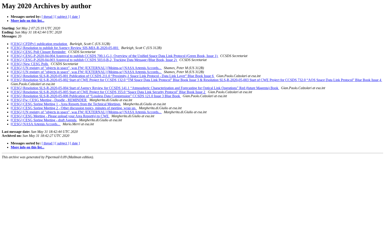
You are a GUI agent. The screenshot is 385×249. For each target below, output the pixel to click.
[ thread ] (48, 17)
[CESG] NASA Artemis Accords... (36, 124)
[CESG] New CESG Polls (30, 64)
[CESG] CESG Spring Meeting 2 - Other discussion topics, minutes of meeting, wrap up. (74, 108)
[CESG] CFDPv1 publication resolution (39, 44)
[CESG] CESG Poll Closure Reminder (38, 52)
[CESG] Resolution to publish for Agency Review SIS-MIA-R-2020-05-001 (65, 48)
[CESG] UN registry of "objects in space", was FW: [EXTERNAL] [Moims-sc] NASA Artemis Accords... (86, 68)
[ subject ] (62, 17)
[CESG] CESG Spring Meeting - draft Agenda (44, 120)
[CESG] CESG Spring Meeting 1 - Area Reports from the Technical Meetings (66, 104)
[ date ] (75, 17)
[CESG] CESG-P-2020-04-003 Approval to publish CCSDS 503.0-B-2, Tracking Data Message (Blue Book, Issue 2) (94, 60)
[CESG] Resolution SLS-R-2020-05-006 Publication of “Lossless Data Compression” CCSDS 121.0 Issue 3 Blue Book (96, 96)
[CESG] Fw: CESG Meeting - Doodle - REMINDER (49, 100)
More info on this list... (27, 21)
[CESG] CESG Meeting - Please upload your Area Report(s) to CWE (60, 116)
